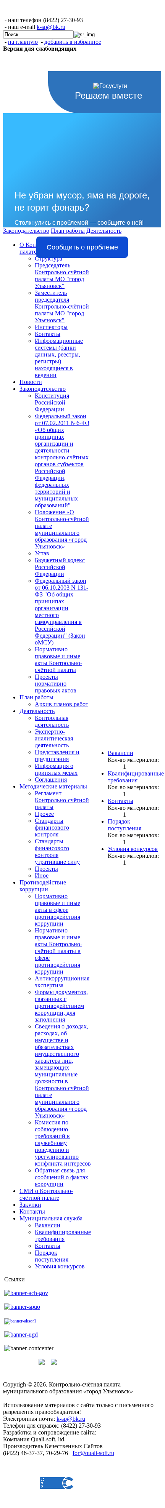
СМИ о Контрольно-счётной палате (46, 1194)
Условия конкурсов (60, 1266)
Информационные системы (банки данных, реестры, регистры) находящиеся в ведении (59, 357)
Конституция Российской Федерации (52, 402)
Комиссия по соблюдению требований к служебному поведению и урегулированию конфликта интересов (63, 1143)
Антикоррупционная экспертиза (62, 981)
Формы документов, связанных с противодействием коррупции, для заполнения (61, 1006)
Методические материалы (53, 786)
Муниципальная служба (50, 1218)
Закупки (30, 1204)
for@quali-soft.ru (93, 1453)
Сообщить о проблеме (82, 247)
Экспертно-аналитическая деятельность (54, 738)
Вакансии (47, 1225)
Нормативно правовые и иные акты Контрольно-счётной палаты (58, 659)
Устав (42, 553)
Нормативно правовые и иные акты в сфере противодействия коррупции (57, 910)
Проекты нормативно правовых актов (55, 683)
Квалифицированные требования (63, 1235)
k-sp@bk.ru (51, 27)
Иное (42, 875)
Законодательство (42, 388)
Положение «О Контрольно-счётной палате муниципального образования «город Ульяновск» (62, 529)
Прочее (44, 814)
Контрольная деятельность (52, 721)
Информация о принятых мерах (56, 769)
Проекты (46, 868)
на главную (23, 41)
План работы (36, 697)
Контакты (47, 334)
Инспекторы (51, 327)
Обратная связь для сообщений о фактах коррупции (61, 1177)
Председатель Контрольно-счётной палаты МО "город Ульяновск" (62, 275)
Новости (30, 382)
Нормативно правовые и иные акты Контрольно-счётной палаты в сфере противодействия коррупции (58, 951)
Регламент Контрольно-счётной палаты (62, 800)
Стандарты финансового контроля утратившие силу (57, 851)
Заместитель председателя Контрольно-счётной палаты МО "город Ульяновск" (62, 306)
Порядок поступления (51, 1256)
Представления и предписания (57, 755)
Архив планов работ (61, 704)
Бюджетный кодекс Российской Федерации (60, 567)
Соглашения (51, 779)
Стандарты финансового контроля (52, 827)
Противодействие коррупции (42, 885)
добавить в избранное (72, 41)
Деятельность (37, 711)
